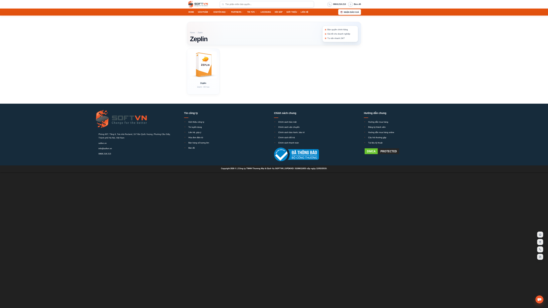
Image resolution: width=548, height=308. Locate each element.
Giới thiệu (291, 12)
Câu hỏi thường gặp (377, 137)
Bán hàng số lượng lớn (198, 143)
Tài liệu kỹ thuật (375, 143)
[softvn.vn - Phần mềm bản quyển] (201, 4)
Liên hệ (304, 12)
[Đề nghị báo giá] (540, 257)
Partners (236, 12)
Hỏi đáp (279, 12)
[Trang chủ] (540, 235)
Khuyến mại (219, 12)
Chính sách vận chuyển (289, 127)
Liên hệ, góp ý (194, 132)
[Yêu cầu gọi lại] (540, 249)
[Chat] (539, 299)
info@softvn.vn (105, 148)
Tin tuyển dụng (195, 127)
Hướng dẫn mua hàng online (381, 132)
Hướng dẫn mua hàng (378, 122)
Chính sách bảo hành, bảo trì (291, 132)
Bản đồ (191, 148)
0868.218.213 (104, 154)
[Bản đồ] (540, 242)
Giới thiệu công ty (196, 122)
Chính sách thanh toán (288, 143)
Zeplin (203, 83)
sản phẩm (203, 12)
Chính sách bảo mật (287, 122)
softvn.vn (102, 143)
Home (191, 12)
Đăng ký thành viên (377, 127)
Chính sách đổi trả (286, 137)
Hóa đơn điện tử (195, 137)
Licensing (266, 12)
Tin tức (251, 12)
